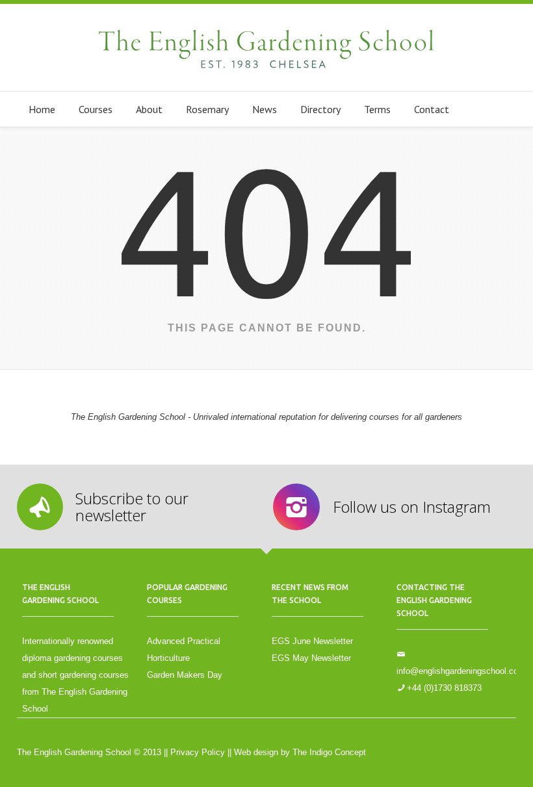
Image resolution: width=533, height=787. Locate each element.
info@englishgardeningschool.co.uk (463, 671)
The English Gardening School (266, 47)
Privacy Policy (197, 752)
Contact (431, 109)
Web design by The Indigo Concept (300, 752)
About (149, 109)
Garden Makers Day (184, 675)
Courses (95, 109)
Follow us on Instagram (412, 506)
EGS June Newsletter (312, 641)
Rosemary (207, 109)
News (264, 109)
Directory (320, 109)
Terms (377, 109)
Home (42, 109)
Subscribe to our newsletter (131, 506)
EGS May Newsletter (311, 658)
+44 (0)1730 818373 (444, 688)
